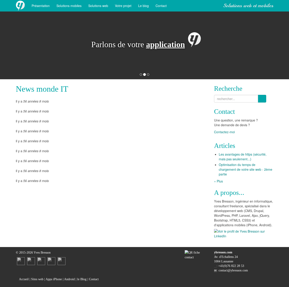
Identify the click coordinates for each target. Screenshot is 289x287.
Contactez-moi (225, 132)
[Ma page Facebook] (41, 261)
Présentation (41, 5)
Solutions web (98, 5)
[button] (35, 45)
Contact (161, 5)
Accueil (23, 279)
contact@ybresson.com (233, 270)
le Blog (81, 279)
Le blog (143, 5)
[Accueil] (20, 5)
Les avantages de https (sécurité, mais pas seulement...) (242, 156)
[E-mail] (51, 261)
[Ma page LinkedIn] (21, 261)
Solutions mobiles (69, 5)
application (165, 44)
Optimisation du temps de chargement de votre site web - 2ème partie (245, 169)
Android (69, 279)
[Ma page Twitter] (31, 261)
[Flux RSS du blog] (61, 261)
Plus (219, 181)
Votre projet (123, 5)
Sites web (37, 279)
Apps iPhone (54, 279)
